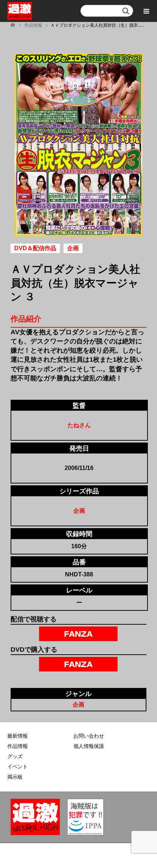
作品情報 (17, 746)
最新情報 (17, 736)
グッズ (15, 756)
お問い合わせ (88, 736)
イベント (17, 766)
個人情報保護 (88, 746)
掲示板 (15, 777)
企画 (79, 511)
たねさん (79, 425)
